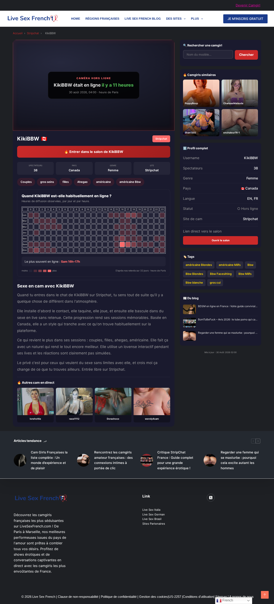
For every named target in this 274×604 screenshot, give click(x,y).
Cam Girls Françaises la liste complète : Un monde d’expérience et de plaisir (49, 460)
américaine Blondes (199, 264)
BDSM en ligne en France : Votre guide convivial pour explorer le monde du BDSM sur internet (228, 306)
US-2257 (175, 596)
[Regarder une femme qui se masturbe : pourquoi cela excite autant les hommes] (210, 460)
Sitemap (221, 596)
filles (66, 182)
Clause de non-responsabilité (78, 596)
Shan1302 (190, 132)
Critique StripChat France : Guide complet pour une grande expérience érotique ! (175, 460)
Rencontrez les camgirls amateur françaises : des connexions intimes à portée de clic (113, 460)
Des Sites (174, 18)
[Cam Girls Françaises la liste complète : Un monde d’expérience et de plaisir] (20, 460)
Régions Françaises (102, 18)
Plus (195, 18)
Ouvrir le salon (220, 240)
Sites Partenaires (153, 523)
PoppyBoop (191, 103)
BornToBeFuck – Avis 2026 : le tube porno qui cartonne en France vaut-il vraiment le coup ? (228, 319)
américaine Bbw (130, 182)
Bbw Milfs (245, 273)
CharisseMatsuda (233, 103)
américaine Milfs (230, 264)
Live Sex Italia (151, 509)
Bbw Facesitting (221, 273)
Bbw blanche (194, 282)
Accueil (17, 33)
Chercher (246, 55)
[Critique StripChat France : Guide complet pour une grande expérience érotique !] (146, 460)
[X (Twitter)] (211, 498)
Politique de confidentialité (119, 596)
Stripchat (33, 33)
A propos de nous (241, 596)
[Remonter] (265, 595)
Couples (26, 182)
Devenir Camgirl (248, 5)
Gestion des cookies (153, 596)
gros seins (47, 182)
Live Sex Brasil (151, 519)
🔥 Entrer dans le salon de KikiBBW (93, 152)
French (227, 600)
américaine (103, 182)
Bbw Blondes (194, 273)
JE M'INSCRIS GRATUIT (245, 19)
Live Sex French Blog (143, 18)
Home (75, 18)
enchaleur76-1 (231, 132)
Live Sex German (153, 514)
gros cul (215, 282)
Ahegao (82, 182)
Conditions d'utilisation (198, 596)
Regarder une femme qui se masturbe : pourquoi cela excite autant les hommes (228, 332)
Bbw (250, 264)
